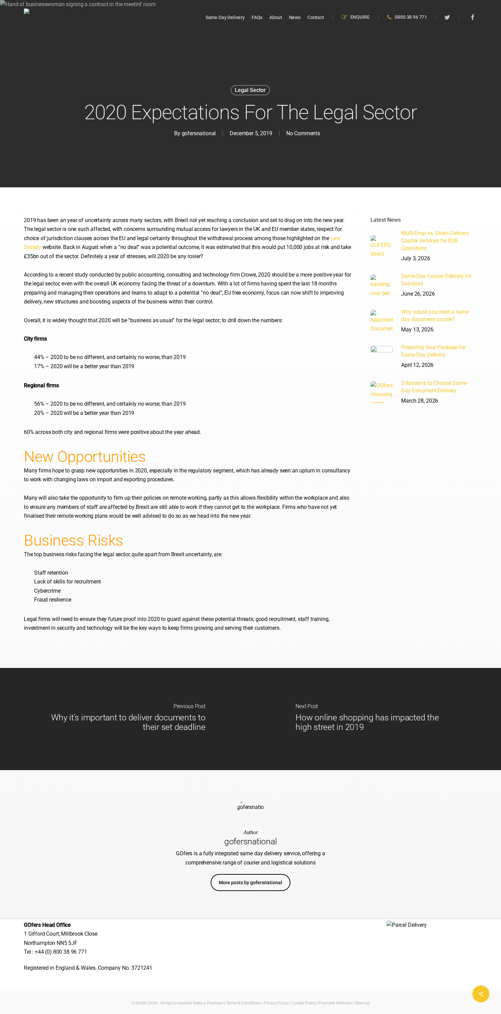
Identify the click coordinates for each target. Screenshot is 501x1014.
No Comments (303, 133)
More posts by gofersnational (250, 882)
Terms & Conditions (243, 1003)
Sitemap (362, 1003)
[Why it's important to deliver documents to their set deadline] (125, 719)
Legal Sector (250, 90)
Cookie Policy (304, 1003)
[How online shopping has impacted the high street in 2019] (375, 719)
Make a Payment (208, 1003)
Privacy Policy (276, 1003)
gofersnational (199, 133)
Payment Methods (335, 1003)
